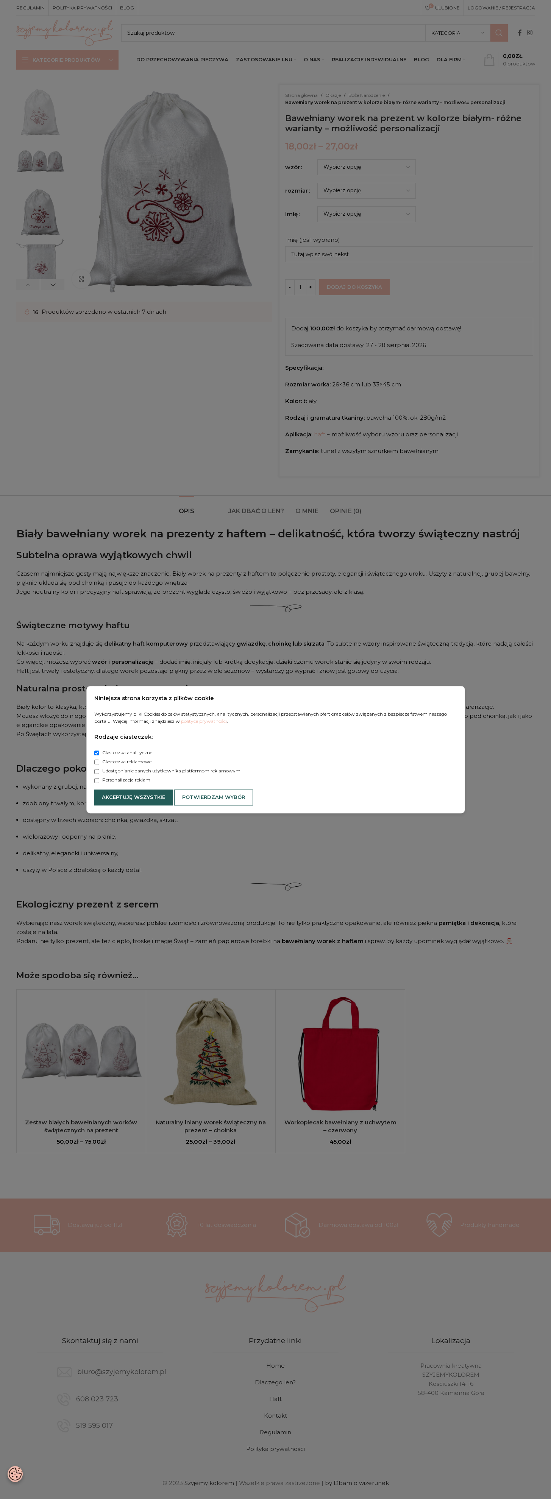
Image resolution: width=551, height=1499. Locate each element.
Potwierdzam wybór (213, 797)
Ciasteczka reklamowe (126, 762)
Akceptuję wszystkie (133, 797)
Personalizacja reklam (125, 780)
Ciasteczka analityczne (126, 752)
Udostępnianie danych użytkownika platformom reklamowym (170, 771)
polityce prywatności (204, 721)
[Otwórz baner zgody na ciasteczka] (15, 1474)
